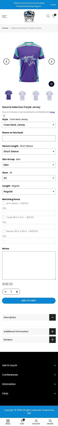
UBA (29, 413)
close (6, 4)
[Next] (52, 61)
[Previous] (6, 61)
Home (5, 28)
